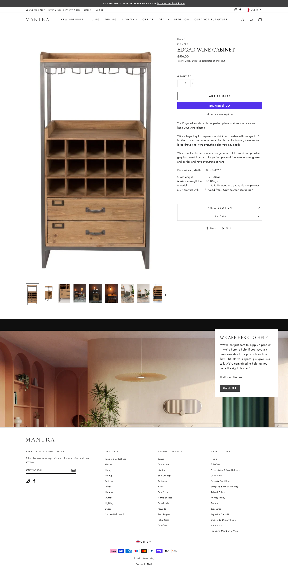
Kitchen (109, 464)
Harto (161, 486)
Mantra (183, 44)
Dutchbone (163, 464)
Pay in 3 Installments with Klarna (64, 9)
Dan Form (163, 492)
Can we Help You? (35, 9)
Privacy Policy (218, 497)
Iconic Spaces (165, 497)
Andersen (163, 481)
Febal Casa (163, 520)
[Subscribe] (73, 470)
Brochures (216, 508)
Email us (88, 9)
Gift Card (163, 525)
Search (214, 503)
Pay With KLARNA (220, 514)
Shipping (196, 60)
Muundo (162, 508)
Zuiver (161, 458)
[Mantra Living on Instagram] (28, 481)
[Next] (164, 294)
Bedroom (182, 19)
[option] (144, 3)
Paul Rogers (164, 514)
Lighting (130, 19)
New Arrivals (72, 19)
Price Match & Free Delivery (225, 470)
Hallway (109, 492)
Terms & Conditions (220, 481)
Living (94, 19)
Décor (164, 19)
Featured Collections (115, 458)
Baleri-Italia (163, 503)
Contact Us (216, 475)
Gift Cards (216, 464)
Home (180, 39)
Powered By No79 (144, 563)
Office (148, 19)
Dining (111, 19)
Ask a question (220, 207)
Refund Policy (218, 492)
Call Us (99, 9)
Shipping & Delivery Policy (224, 486)
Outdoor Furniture (211, 19)
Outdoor (109, 497)
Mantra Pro (216, 525)
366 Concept (164, 475)
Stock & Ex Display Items (223, 520)
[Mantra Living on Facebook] (34, 481)
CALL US (229, 388)
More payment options (220, 114)
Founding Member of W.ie (224, 531)
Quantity (184, 76)
